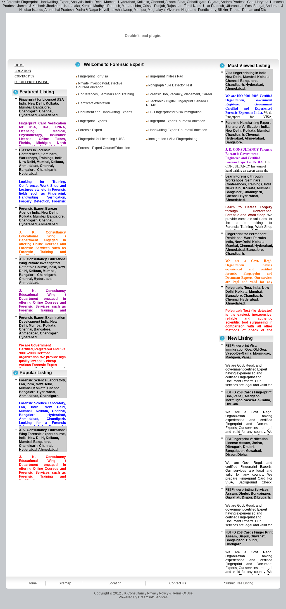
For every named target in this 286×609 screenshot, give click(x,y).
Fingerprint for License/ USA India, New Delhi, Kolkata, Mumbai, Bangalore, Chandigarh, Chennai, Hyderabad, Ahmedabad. (41, 107)
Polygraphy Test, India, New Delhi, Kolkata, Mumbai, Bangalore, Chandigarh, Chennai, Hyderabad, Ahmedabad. (247, 295)
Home (32, 583)
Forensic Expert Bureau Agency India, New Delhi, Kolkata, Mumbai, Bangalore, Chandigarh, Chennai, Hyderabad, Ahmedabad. (42, 216)
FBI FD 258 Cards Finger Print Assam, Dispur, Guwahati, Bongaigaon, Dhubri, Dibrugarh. (249, 538)
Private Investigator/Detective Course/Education (99, 85)
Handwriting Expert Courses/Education (177, 130)
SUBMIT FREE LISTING (32, 82)
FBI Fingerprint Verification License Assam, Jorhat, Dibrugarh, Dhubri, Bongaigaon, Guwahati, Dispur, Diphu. (246, 447)
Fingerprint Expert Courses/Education (176, 121)
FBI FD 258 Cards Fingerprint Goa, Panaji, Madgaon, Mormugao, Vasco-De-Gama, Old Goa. (248, 398)
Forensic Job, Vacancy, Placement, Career (180, 94)
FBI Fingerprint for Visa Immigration (175, 112)
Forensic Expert (90, 130)
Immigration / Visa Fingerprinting (172, 139)
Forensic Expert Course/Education (104, 148)
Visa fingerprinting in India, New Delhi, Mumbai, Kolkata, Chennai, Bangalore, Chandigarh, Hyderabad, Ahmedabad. (247, 81)
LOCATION (23, 70)
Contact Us (177, 583)
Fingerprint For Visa (93, 76)
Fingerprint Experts (92, 121)
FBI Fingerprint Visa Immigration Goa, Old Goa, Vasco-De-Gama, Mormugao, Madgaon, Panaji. (248, 351)
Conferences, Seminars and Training (106, 94)
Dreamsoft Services (153, 597)
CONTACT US (24, 76)
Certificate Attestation (94, 103)
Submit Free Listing (238, 583)
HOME (19, 65)
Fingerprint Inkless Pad (165, 76)
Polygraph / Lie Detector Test (170, 85)
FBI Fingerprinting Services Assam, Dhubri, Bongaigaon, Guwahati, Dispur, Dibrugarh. (248, 493)
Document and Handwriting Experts (105, 112)
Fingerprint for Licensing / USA (101, 139)
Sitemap (65, 583)
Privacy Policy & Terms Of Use (170, 593)
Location (114, 583)
